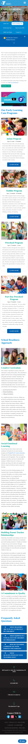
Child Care (5, 23)
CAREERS (10, 725)
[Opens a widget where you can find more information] (22, 741)
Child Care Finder (7, 32)
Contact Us (18, 32)
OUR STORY (21, 722)
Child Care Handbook (13, 82)
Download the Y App (14, 706)
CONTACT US (13, 722)
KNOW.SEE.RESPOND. (11, 728)
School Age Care (7, 28)
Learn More (14, 164)
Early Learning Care (17, 23)
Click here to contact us (14, 694)
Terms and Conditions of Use (16, 732)
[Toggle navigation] (25, 2)
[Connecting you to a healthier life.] (6, 3)
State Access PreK (19, 28)
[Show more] (14, 42)
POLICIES (22, 728)
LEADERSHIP (18, 725)
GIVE (6, 722)
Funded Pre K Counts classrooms (16, 453)
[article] (14, 40)
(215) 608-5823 (14, 683)
